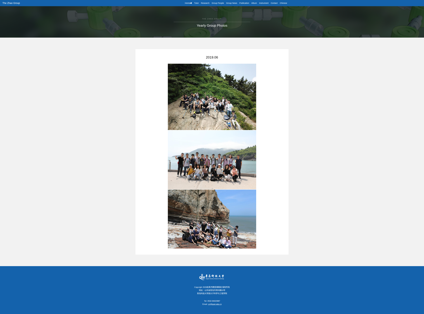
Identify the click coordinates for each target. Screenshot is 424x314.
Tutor (196, 3)
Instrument (264, 3)
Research (205, 3)
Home (187, 3)
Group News (231, 3)
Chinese (283, 3)
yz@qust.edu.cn (215, 304)
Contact (274, 3)
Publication (244, 3)
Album (254, 3)
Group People (218, 3)
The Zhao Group (11, 3)
